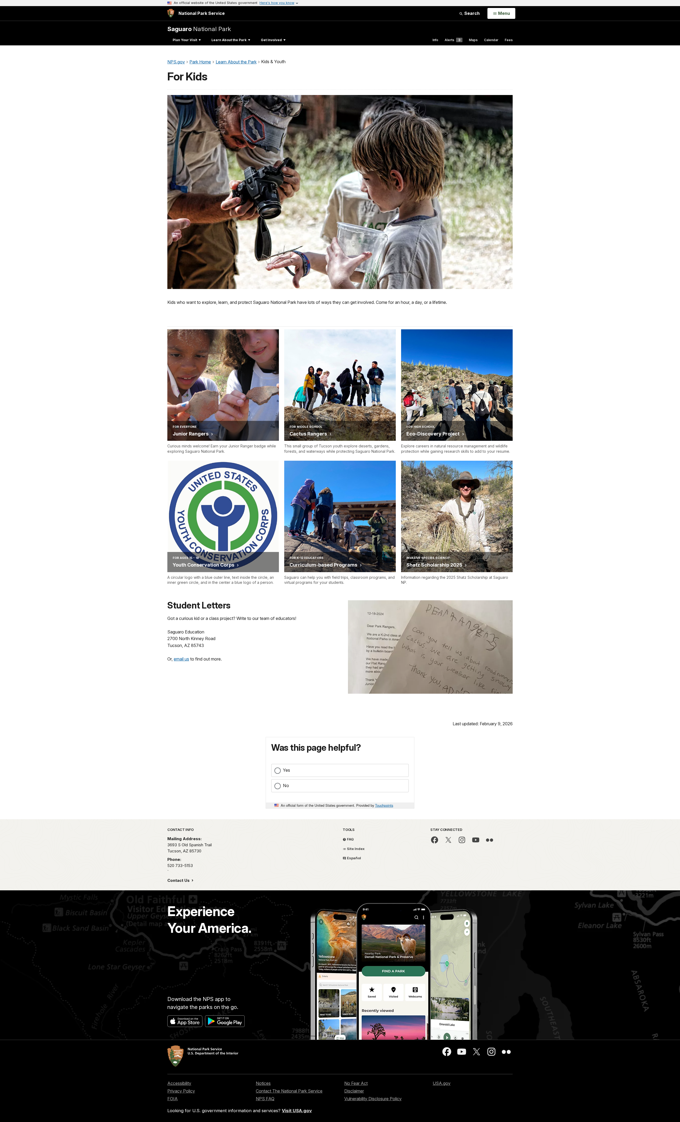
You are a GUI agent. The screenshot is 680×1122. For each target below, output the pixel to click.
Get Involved (271, 40)
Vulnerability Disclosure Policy (373, 1098)
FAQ (350, 839)
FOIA (172, 1098)
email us (181, 659)
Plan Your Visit (185, 40)
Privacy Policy (181, 1091)
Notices (263, 1083)
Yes (286, 770)
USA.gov (441, 1083)
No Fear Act (356, 1083)
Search (471, 13)
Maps (473, 40)
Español (353, 858)
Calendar (491, 40)
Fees (509, 40)
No (286, 785)
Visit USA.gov (297, 1110)
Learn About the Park (228, 40)
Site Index (355, 849)
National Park (199, 28)
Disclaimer (354, 1091)
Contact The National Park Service (289, 1091)
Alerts (452, 40)
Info (435, 40)
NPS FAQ (265, 1098)
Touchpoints (384, 805)
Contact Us (179, 880)
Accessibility (179, 1083)
